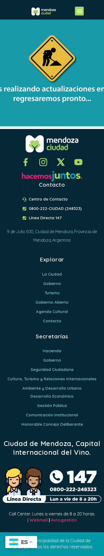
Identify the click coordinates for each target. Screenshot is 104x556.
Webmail (38, 520)
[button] (79, 11)
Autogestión (64, 520)
